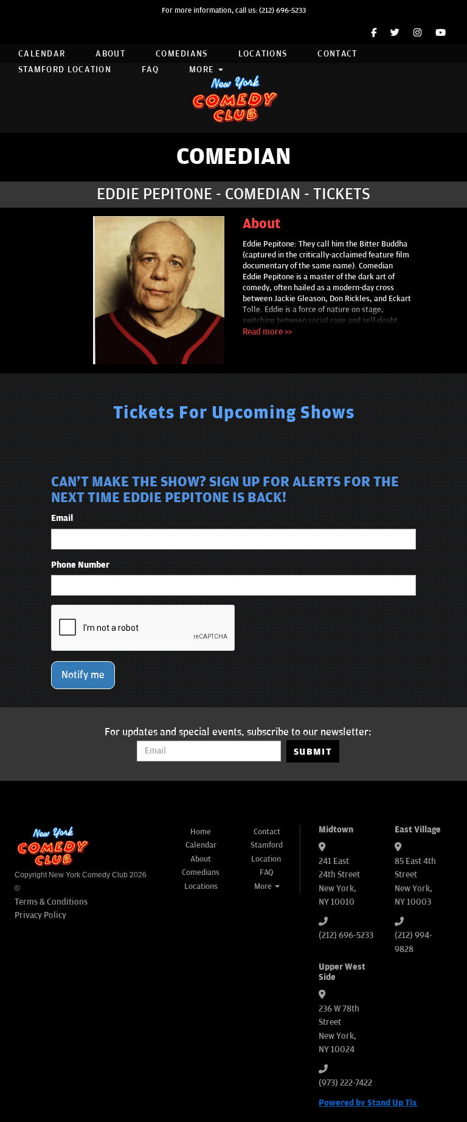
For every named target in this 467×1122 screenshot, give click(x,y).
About (110, 54)
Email (62, 518)
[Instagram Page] (417, 33)
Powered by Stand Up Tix (368, 1103)
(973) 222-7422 (345, 1083)
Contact (337, 54)
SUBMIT (313, 751)
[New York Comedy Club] (233, 98)
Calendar (41, 54)
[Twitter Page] (395, 33)
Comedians (182, 54)
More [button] (203, 69)
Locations (263, 54)
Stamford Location (64, 69)
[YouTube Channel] (440, 33)
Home (200, 832)
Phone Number (80, 565)
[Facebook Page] (373, 33)
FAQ (150, 69)
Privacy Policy (40, 915)
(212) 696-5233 (282, 10)
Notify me (83, 675)
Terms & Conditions (51, 902)
